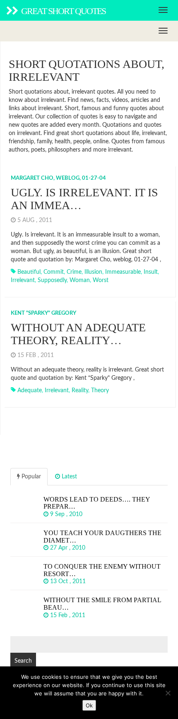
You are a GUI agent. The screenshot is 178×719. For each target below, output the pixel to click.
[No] (168, 693)
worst (100, 280)
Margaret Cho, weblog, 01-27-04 (58, 178)
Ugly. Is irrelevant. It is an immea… (84, 199)
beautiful (29, 272)
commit (53, 272)
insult (151, 272)
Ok (89, 705)
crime (74, 272)
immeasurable (123, 272)
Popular (30, 477)
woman (80, 280)
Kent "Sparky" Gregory (43, 313)
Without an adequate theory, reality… (78, 334)
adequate (29, 390)
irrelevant (23, 280)
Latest (68, 477)
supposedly (52, 280)
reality (80, 390)
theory (100, 390)
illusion (93, 272)
